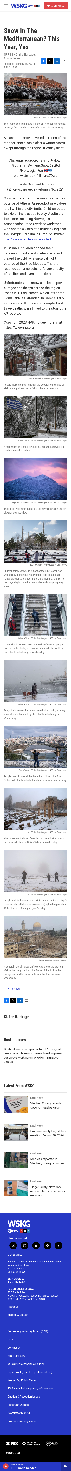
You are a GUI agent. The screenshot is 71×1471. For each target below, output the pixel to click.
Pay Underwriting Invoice (22, 1421)
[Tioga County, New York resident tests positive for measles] (16, 1188)
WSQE (46, 1296)
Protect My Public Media (22, 1380)
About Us (13, 1306)
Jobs (10, 1339)
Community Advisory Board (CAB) (28, 1331)
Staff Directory (16, 1355)
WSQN (23, 1299)
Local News (36, 1097)
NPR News (14, 988)
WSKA (42, 1299)
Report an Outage (18, 1404)
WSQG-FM (36, 1296)
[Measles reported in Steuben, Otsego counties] (16, 1160)
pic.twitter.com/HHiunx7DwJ (35, 176)
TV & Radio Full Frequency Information (30, 1388)
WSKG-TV (32, 1299)
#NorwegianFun (31, 171)
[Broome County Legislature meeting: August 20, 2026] (16, 1132)
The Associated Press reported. (27, 239)
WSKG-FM (12, 1296)
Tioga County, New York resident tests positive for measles (47, 1191)
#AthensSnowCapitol (44, 165)
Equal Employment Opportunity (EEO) (30, 1372)
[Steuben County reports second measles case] (16, 1104)
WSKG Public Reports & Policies (26, 1364)
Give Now (57, 5)
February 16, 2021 (50, 189)
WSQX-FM (24, 1296)
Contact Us (14, 1347)
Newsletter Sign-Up (19, 1413)
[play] (5, 1466)
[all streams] (66, 1466)
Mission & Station (18, 1314)
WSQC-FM (13, 1299)
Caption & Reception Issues (24, 1396)
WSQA (54, 1296)
